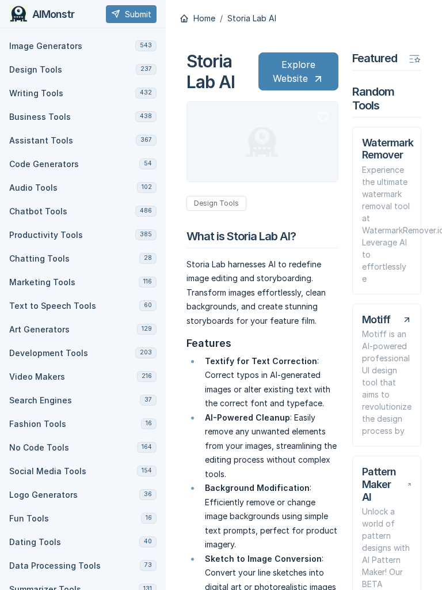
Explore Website (294, 71)
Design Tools (216, 203)
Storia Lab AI (251, 18)
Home (203, 18)
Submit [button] (138, 14)
